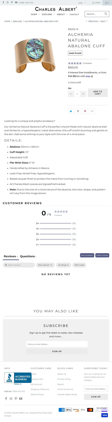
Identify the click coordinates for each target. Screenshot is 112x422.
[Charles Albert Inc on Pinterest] (12, 3)
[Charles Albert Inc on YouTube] (16, 3)
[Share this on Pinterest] (85, 111)
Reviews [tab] (11, 256)
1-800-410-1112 (26, 3)
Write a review (102, 255)
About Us (61, 374)
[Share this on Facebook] (78, 111)
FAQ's (33, 374)
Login (97, 3)
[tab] (28, 256)
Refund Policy (37, 394)
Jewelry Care (37, 379)
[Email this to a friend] (92, 111)
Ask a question (87, 255)
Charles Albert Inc (19, 413)
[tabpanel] (56, 283)
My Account (36, 384)
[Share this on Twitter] (71, 111)
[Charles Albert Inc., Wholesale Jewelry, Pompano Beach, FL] (18, 379)
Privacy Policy (64, 379)
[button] (35, 14)
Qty (69, 88)
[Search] (105, 14)
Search (60, 384)
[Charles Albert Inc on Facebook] (3, 3)
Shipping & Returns (40, 389)
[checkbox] (79, 265)
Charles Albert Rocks (67, 394)
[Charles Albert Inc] (56, 9)
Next (103, 21)
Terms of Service (65, 389)
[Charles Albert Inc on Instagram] (7, 3)
